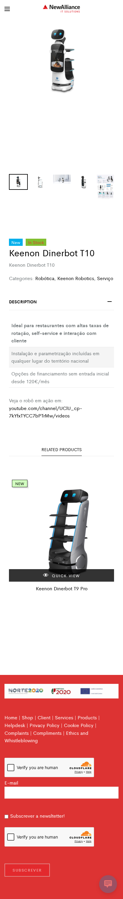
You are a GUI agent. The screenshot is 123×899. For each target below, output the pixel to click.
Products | (89, 717)
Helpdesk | (16, 725)
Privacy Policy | (46, 725)
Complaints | (18, 732)
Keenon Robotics (75, 278)
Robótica (44, 278)
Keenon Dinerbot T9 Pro (61, 588)
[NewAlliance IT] (61, 9)
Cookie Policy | (80, 725)
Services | (65, 717)
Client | (45, 717)
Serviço (105, 278)
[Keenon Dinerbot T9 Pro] (61, 529)
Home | (12, 717)
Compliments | (48, 732)
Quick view (65, 575)
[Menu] (7, 9)
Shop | (29, 717)
